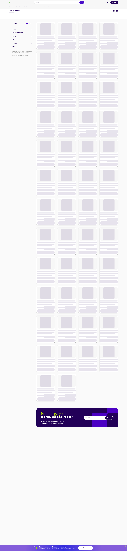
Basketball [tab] (17, 6)
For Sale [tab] (28, 23)
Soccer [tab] (32, 6)
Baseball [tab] (11, 6)
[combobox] (56, 2)
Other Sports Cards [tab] (46, 6)
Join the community (85, 547)
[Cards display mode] (117, 11)
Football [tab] (23, 6)
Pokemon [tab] (38, 6)
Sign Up (114, 2)
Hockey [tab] (28, 6)
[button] (22, 29)
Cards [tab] (15, 23)
